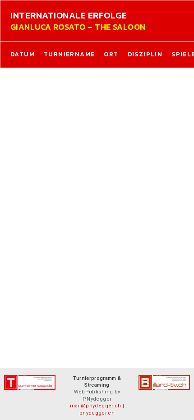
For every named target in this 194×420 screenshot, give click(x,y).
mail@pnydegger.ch (95, 406)
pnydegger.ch (97, 413)
